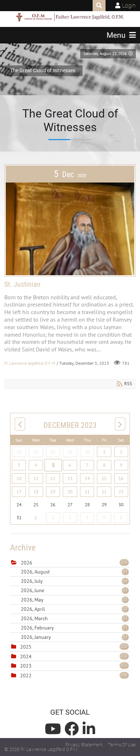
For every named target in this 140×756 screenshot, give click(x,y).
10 (19, 478)
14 (87, 478)
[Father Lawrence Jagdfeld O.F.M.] (70, 17)
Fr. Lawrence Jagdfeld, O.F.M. (30, 363)
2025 (26, 647)
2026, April (74, 609)
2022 (26, 675)
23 (120, 492)
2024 (26, 656)
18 (35, 492)
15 (104, 478)
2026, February (74, 627)
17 (19, 492)
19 (52, 492)
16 (120, 478)
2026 (26, 562)
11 (35, 478)
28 (52, 452)
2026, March (74, 618)
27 (35, 452)
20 (70, 492)
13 (70, 478)
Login (129, 5)
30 (87, 452)
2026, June (74, 590)
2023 (26, 666)
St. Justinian (22, 284)
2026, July (74, 581)
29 (70, 452)
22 (104, 492)
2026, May (74, 599)
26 (19, 452)
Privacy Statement (84, 744)
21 (87, 492)
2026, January (74, 637)
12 (52, 478)
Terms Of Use (122, 744)
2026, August (74, 571)
